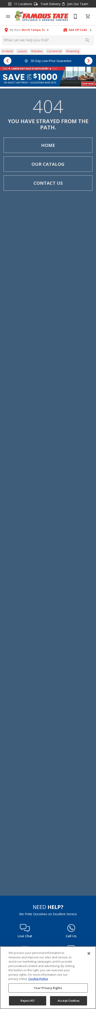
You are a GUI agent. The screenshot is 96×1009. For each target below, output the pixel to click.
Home (48, 145)
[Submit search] (87, 40)
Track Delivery (50, 4)
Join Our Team (77, 4)
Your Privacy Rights (48, 988)
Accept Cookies (68, 1001)
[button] (8, 16)
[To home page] (41, 16)
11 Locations (22, 4)
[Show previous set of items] (7, 60)
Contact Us (48, 183)
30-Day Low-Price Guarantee (50, 61)
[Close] (89, 953)
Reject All (27, 1001)
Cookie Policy (38, 979)
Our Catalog (48, 164)
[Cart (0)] (88, 16)
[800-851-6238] (75, 16)
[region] (48, 977)
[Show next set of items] (88, 60)
